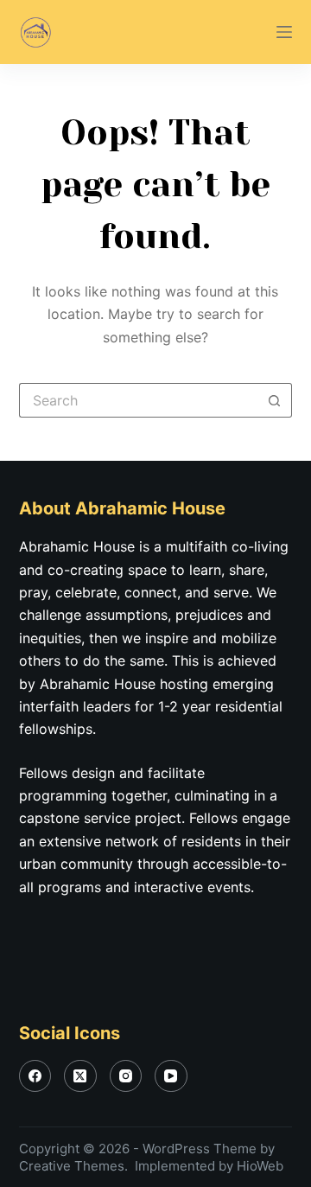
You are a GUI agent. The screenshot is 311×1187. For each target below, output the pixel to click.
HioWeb (260, 1166)
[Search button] (274, 400)
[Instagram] (126, 1076)
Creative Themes (71, 1166)
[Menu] (284, 32)
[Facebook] (35, 1076)
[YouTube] (171, 1076)
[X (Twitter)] (80, 1076)
